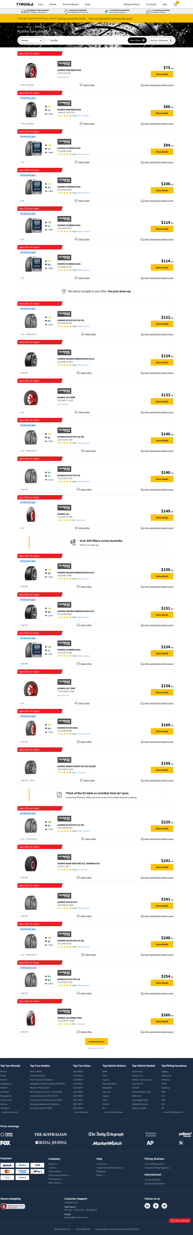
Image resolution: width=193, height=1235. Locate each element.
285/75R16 (78, 1108)
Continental (6, 1099)
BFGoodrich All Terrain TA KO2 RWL (46, 1091)
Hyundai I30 (137, 1083)
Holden (106, 1104)
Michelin (4, 1087)
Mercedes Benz (109, 1083)
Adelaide (165, 1087)
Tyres (29, 27)
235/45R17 (78, 1079)
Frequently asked (109, 1167)
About (52, 1163)
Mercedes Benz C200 (141, 1091)
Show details (162, 74)
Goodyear (5, 1108)
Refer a (54, 1182)
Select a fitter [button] (89, 85)
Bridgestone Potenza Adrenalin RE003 (47, 1083)
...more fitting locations (172, 1112)
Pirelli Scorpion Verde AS (41, 1079)
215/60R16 (78, 1075)
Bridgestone (6, 1083)
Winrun (3, 1071)
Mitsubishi (107, 1087)
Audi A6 (135, 1087)
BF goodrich (6, 1095)
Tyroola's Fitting (157, 1167)
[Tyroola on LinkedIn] (147, 1206)
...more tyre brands (9, 1112)
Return (99, 1175)
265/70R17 (78, 1095)
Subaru (106, 1095)
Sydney (164, 1071)
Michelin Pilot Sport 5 (40, 1087)
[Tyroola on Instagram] (164, 1206)
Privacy (54, 1178)
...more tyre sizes (80, 1112)
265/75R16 (78, 1099)
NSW (163, 1091)
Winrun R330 (36, 1071)
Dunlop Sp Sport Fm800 (41, 1108)
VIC (162, 1095)
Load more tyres (96, 1041)
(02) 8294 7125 (71, 1202)
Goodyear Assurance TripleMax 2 (45, 1104)
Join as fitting (154, 1163)
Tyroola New (154, 1183)
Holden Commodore (141, 1079)
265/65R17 (78, 1087)
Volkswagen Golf (139, 1099)
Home (19, 27)
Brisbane (165, 1079)
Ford (105, 1075)
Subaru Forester (139, 1108)
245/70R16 (78, 1083)
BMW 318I (136, 1095)
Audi (105, 1099)
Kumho (3, 1079)
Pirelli (3, 1075)
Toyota (106, 1079)
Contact (101, 1163)
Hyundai (106, 1091)
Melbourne (166, 1075)
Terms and (58, 1175)
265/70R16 (78, 1091)
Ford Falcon (137, 1071)
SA (162, 1108)
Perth (163, 1083)
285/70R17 (78, 1104)
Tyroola (54, 1171)
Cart (178, 3)
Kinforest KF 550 (37, 1075)
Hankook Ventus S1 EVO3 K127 (44, 1095)
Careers (51, 1167)
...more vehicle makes (112, 1112)
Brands (38, 27)
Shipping (100, 1171)
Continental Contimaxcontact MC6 (46, 1099)
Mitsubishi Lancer (140, 1104)
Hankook (4, 1091)
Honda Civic (137, 1075)
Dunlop (3, 1104)
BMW (105, 1071)
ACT (163, 1104)
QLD (163, 1099)
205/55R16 (78, 1071)
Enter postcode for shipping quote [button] (159, 85)
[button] (103, 77)
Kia (104, 1108)
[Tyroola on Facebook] (156, 1206)
